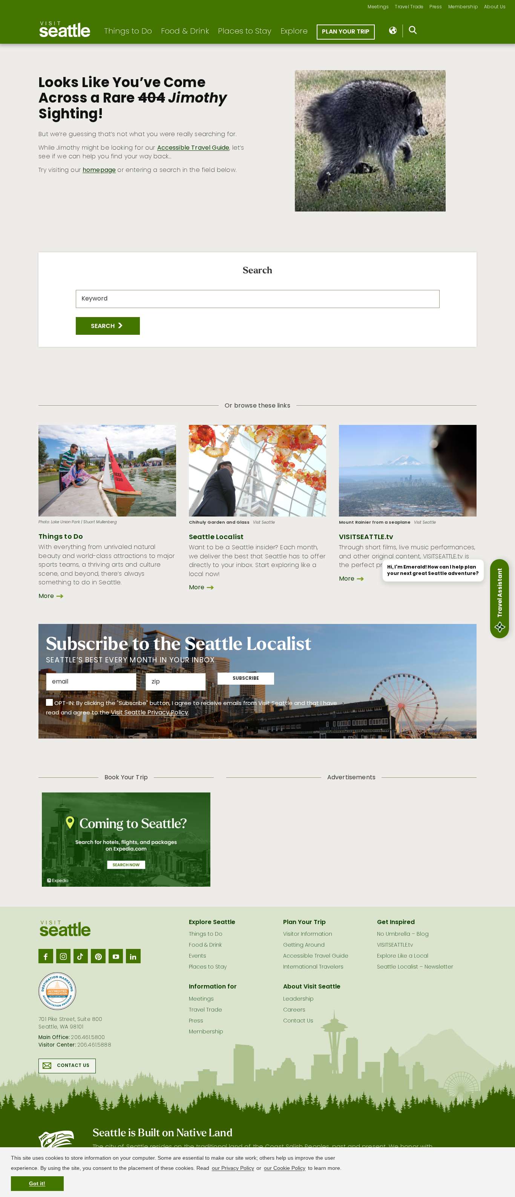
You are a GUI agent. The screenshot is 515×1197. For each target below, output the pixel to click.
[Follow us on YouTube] (116, 956)
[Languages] (393, 31)
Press (435, 7)
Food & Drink (185, 32)
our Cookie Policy (284, 1168)
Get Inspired (396, 922)
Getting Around (304, 945)
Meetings (378, 7)
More (46, 596)
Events (197, 956)
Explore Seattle (212, 922)
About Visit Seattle (311, 987)
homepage (99, 170)
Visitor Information (307, 934)
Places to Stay (244, 32)
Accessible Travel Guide (193, 148)
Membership (463, 7)
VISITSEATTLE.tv (366, 537)
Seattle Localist (216, 537)
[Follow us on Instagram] (63, 956)
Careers (294, 1010)
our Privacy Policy (233, 1168)
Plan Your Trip (345, 32)
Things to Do (128, 32)
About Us (495, 7)
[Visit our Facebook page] (45, 956)
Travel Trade (409, 7)
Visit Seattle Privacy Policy (149, 713)
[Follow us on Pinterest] (98, 956)
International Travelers (313, 967)
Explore (294, 32)
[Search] (413, 31)
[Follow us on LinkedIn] (133, 956)
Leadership (298, 999)
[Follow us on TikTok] (81, 956)
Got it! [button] (37, 1183)
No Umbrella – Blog (403, 934)
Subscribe (246, 678)
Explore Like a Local (402, 956)
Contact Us (73, 1066)
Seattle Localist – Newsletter (415, 967)
